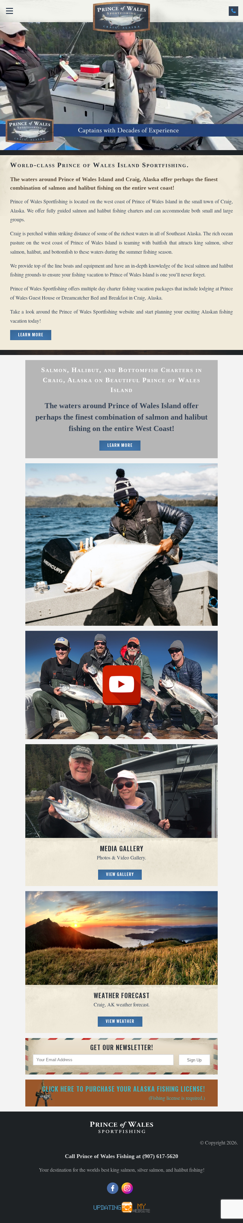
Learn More (30, 334)
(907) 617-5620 (233, 11)
